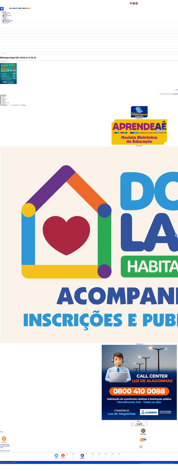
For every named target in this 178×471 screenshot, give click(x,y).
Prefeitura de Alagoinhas (7, 462)
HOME (4, 11)
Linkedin (3, 101)
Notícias (5, 16)
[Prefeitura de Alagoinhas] (17, 5)
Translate (24, 105)
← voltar (176, 89)
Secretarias (5, 14)
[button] (2, 9)
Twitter (3, 97)
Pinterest (3, 100)
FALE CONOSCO (8, 20)
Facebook (3, 96)
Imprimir (3, 103)
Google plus (4, 98)
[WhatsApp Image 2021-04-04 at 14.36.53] (8, 83)
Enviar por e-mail (5, 102)
